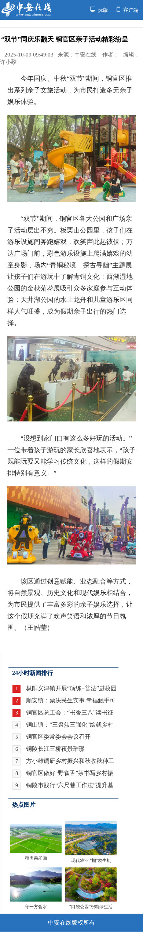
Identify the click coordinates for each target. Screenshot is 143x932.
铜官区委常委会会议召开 (58, 737)
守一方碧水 (36, 906)
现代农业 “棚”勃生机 (91, 860)
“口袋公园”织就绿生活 (91, 906)
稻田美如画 (36, 857)
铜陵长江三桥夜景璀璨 (55, 749)
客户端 (130, 10)
